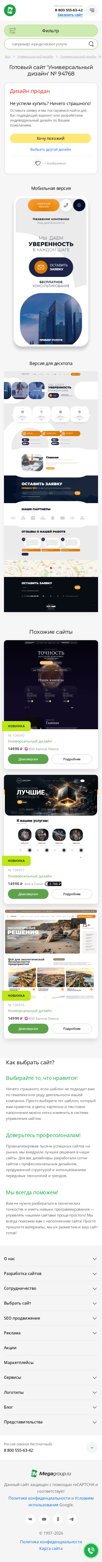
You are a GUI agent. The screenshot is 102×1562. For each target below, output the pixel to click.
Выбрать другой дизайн (50, 149)
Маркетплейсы (19, 1362)
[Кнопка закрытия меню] (98, 4)
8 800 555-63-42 (69, 10)
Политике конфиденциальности (39, 1498)
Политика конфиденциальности (51, 1541)
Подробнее (71, 759)
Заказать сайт (70, 15)
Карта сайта (51, 1548)
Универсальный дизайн (30, 741)
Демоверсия (28, 759)
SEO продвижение (22, 1318)
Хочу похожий (51, 138)
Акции (10, 1347)
